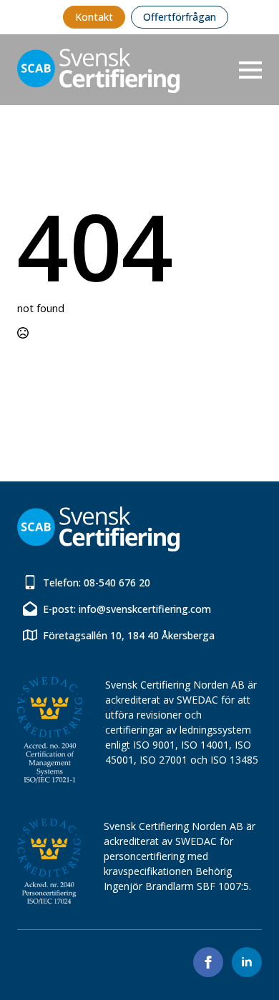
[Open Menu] (250, 70)
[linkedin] (247, 962)
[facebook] (208, 962)
